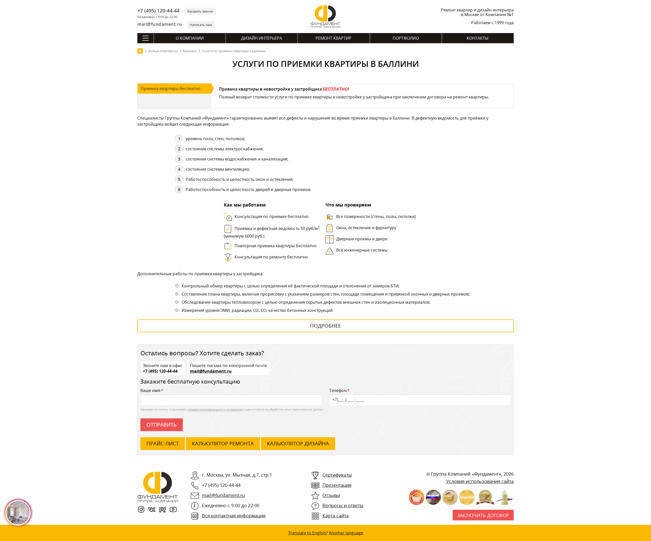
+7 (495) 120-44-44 (158, 11)
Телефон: (339, 390)
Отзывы (331, 495)
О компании (190, 38)
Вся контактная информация (233, 516)
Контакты (478, 38)
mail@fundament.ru (159, 24)
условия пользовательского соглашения (215, 409)
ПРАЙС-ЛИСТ (162, 443)
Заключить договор (483, 515)
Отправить (161, 425)
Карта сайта (335, 516)
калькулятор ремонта (223, 443)
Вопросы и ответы (342, 505)
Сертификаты (337, 475)
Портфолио (406, 38)
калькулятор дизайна (298, 443)
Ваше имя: (151, 390)
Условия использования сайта (480, 481)
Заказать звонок (200, 11)
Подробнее (325, 325)
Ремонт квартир (333, 38)
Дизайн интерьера (261, 38)
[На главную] (140, 51)
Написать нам (201, 24)
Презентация (336, 485)
